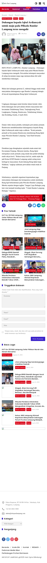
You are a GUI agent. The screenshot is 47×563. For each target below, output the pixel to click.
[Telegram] (39, 205)
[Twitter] (34, 205)
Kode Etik (16, 547)
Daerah (17, 247)
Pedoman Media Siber (11, 550)
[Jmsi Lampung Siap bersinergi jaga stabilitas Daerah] (34, 220)
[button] (36, 3)
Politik (21, 18)
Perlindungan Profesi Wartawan (15, 553)
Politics (15, 18)
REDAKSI (35, 547)
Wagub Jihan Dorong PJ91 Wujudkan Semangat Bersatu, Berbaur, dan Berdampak (33, 254)
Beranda (5, 547)
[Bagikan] (43, 34)
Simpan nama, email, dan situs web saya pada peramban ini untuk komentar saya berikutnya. (24, 332)
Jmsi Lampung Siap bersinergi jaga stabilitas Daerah (34, 231)
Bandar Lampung (7, 18)
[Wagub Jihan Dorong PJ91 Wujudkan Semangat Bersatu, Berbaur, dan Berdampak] (34, 243)
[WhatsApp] (43, 205)
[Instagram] (12, 539)
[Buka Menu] (40, 3)
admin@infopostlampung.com (15, 513)
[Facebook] (30, 205)
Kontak (26, 547)
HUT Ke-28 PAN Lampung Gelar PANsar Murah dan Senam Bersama (12, 217)
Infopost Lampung (12, 33)
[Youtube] (16, 539)
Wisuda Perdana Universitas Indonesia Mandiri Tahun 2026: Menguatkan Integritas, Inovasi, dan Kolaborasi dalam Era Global (11, 277)
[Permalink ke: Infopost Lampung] (4, 34)
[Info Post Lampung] (9, 3)
